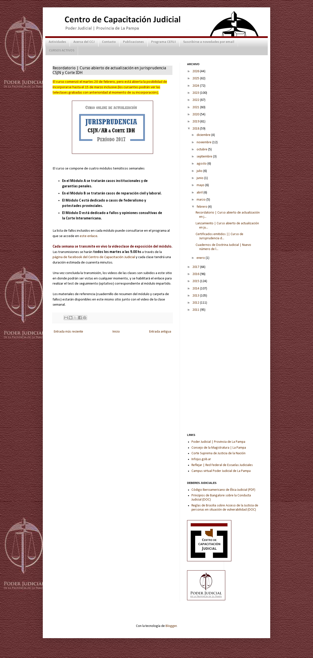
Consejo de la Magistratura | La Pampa (218, 448)
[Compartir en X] (75, 317)
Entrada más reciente (68, 332)
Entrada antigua (160, 332)
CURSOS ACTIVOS (61, 50)
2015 (196, 281)
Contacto (109, 42)
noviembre (204, 142)
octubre (202, 149)
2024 (196, 86)
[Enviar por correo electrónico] (66, 317)
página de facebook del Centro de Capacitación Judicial (94, 257)
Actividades (57, 42)
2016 (196, 274)
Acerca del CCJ (84, 42)
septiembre (205, 156)
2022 (196, 100)
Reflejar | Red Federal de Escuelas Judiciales (222, 465)
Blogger (171, 626)
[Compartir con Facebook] (80, 317)
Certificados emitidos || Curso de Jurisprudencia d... (219, 236)
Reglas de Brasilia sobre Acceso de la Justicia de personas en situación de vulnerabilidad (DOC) (224, 508)
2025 (196, 78)
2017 (196, 267)
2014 (196, 288)
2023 (196, 93)
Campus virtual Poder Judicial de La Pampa (221, 471)
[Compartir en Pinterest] (84, 317)
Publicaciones (133, 42)
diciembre (204, 135)
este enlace (88, 236)
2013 (196, 296)
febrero (202, 207)
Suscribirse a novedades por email (208, 42)
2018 (196, 129)
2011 (196, 310)
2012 (196, 303)
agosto (202, 164)
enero (201, 258)
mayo (201, 185)
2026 (196, 71)
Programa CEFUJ (163, 42)
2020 (196, 114)
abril (200, 192)
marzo (201, 200)
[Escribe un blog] (70, 317)
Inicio (116, 332)
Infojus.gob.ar (201, 459)
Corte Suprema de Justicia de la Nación (218, 453)
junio (200, 178)
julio (200, 171)
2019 (196, 121)
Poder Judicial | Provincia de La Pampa (218, 442)
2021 (196, 107)
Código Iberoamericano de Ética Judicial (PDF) (223, 490)
